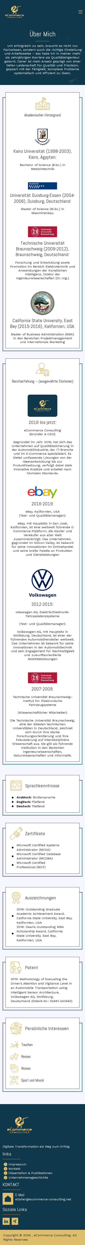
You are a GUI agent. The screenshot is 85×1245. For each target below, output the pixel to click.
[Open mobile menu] (80, 11)
